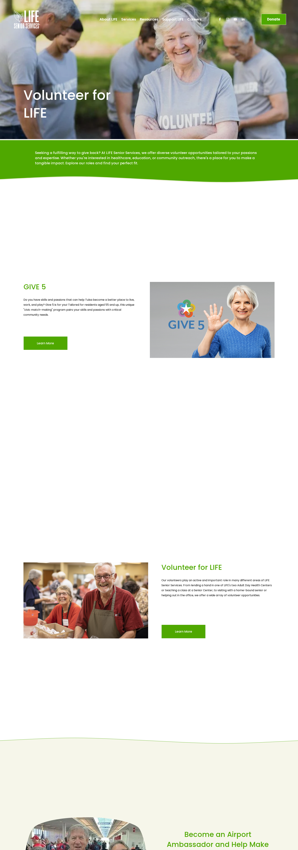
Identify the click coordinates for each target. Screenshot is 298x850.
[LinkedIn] (243, 19)
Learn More (45, 343)
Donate (273, 19)
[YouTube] (235, 19)
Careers (194, 19)
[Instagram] (228, 19)
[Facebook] (220, 19)
